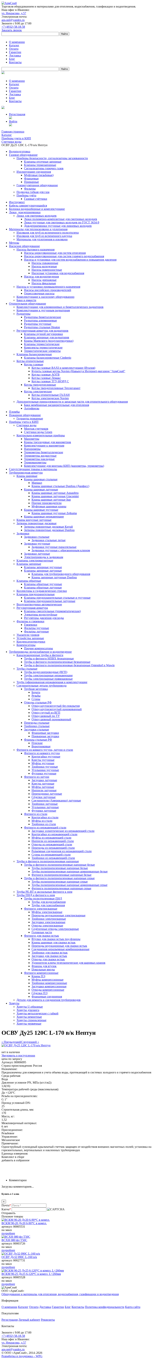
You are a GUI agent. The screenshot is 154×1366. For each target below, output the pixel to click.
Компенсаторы (26, 645)
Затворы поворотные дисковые (37, 523)
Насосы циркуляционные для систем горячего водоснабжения (64, 256)
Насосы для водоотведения (41, 276)
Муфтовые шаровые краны (49, 506)
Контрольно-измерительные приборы (41, 435)
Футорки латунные (44, 810)
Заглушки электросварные (48, 922)
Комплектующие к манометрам (44, 445)
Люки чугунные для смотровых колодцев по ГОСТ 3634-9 (61, 222)
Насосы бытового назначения (35, 249)
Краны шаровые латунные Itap (51, 499)
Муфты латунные (43, 787)
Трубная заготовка (36, 689)
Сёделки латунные (44, 797)
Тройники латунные (45, 803)
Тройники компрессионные (49, 983)
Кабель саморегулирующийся (28, 205)
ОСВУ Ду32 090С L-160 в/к (19, 1257)
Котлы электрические (38, 391)
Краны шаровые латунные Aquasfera (55, 492)
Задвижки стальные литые (49, 540)
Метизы (14, 242)
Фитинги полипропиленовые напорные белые (61, 874)
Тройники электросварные (49, 918)
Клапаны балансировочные (34, 354)
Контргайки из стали (45, 817)
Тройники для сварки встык (50, 952)
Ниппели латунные (44, 790)
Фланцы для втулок (44, 966)
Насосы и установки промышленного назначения (48, 286)
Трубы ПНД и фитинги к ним (36, 895)
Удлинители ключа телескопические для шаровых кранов (68, 962)
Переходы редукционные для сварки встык (59, 945)
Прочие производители (47, 503)
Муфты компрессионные (47, 979)
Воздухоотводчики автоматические (39, 604)
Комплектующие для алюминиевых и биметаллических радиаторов (60, 307)
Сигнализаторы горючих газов (43, 168)
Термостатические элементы (42, 350)
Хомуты (14, 1003)
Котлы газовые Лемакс (46, 378)
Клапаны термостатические (42, 344)
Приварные (31, 181)
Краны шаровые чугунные (41, 509)
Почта (6, 1205)
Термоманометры (35, 462)
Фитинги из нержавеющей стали (45, 827)
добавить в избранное (15, 1160)
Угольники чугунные (45, 770)
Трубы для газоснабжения (48, 905)
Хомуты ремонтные (29, 1016)
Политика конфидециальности (104, 1307)
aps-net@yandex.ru (13, 20)
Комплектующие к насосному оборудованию (45, 296)
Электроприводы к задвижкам (43, 557)
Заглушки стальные (36, 729)
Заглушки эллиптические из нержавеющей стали (63, 830)
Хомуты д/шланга (28, 1010)
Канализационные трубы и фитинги (40, 655)
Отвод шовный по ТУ (46, 716)
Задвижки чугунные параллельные (54, 547)
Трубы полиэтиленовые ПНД (43, 898)
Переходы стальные (36, 722)
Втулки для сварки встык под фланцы (56, 939)
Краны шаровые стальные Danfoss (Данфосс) (60, 486)
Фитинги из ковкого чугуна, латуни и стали (45, 749)
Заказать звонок (12, 30)
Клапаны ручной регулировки (43, 334)
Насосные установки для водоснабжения (58, 273)
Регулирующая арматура (32, 607)
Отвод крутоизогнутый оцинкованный (57, 709)
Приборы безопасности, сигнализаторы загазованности (52, 158)
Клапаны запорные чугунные (43, 567)
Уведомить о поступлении (18, 1055)
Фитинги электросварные (40, 908)
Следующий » (30, 1042)
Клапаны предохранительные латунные (49, 601)
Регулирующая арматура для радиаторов (42, 330)
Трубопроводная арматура (26, 472)
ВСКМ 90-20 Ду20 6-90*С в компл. (24, 1223)
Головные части (42, 932)
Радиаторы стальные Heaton (42, 327)
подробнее (8, 1233)
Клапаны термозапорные (40, 165)
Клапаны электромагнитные (35, 560)
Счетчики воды (26, 425)
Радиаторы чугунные (37, 323)
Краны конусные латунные (34, 519)
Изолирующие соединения (34, 171)
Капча (6, 1209)
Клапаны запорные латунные (43, 570)
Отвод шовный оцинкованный (51, 719)
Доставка (15, 55)
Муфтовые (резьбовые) (39, 175)
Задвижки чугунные (37, 543)
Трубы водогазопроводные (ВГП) (45, 672)
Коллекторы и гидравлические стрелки (42, 590)
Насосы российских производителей (47, 290)
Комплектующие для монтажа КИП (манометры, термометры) (64, 465)
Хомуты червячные (29, 1023)
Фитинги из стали (35, 814)
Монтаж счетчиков (36, 428)
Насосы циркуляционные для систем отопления (55, 252)
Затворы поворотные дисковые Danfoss (49, 530)
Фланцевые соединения (47, 996)
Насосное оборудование (24, 246)
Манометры (31, 438)
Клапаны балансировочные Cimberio (47, 357)
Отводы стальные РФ (38, 702)
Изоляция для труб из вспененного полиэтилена (48, 232)
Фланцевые (31, 178)
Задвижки (23, 533)
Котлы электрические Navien (50, 398)
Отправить (8, 1213)
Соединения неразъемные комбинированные (60, 949)
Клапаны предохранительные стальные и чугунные (57, 597)
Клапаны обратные (29, 580)
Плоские (37, 743)
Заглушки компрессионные (49, 986)
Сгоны (36, 699)
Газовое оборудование (23, 154)
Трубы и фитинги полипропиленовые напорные (48, 861)
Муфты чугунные (43, 763)
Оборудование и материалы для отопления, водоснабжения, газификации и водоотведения (60, 1294)
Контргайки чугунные (46, 756)
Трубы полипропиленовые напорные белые (60, 868)
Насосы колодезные (44, 266)
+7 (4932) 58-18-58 (13, 26)
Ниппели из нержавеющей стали (53, 841)
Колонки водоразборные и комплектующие (37, 209)
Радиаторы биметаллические (42, 317)
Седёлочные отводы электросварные (55, 929)
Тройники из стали (44, 824)
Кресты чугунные (43, 759)
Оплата (13, 48)
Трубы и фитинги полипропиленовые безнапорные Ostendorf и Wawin (69, 665)
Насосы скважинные (45, 263)
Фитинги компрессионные (41, 972)
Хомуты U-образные (30, 1006)
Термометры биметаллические (43, 452)
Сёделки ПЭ (40, 993)
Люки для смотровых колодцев (37, 215)
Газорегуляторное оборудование (37, 185)
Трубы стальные (27, 668)
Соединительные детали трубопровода (41, 685)
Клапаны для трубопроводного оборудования (61, 574)
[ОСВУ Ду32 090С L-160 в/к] (21, 1253)
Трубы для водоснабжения (49, 901)
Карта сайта (132, 1307)
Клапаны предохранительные (36, 594)
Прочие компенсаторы (38, 648)
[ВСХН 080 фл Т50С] (16, 1236)
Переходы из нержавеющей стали (53, 847)
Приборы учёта (26, 195)
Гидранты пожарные (30, 418)
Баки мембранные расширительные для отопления (56, 405)
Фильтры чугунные (36, 628)
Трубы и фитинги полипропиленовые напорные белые (59, 864)
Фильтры (30, 188)
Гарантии (15, 52)
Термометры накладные (39, 459)
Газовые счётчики (35, 198)
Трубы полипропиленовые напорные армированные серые (69, 885)
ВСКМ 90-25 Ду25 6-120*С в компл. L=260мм (31, 1273)
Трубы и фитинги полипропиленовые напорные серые (59, 878)
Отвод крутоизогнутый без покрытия (56, 705)
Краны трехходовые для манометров (47, 442)
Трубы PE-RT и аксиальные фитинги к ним (44, 891)
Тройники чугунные (45, 766)
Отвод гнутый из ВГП (46, 712)
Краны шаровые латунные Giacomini (55, 496)
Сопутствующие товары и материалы (33, 469)
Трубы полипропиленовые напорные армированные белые (70, 871)
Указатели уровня (28, 634)
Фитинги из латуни (36, 776)
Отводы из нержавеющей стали (52, 844)
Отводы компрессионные (48, 989)
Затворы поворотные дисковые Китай (48, 526)
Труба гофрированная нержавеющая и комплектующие (52, 682)
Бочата (36, 692)
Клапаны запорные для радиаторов (46, 337)
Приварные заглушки (45, 736)
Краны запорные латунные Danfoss (54, 577)
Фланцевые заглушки (45, 732)
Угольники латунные (45, 807)
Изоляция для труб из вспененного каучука (44, 236)
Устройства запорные (30, 638)
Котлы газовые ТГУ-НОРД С (50, 381)
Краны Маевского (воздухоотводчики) (48, 340)
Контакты (15, 62)
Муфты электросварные (47, 912)
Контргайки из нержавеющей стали (54, 834)
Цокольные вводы (43, 969)
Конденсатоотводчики (31, 641)
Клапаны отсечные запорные (42, 161)
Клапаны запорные (29, 563)
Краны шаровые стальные (40, 479)
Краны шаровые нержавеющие (44, 516)
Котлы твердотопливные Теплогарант (56, 388)
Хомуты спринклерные (31, 1020)
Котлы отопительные (30, 361)
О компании (17, 42)
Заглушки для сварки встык (49, 956)
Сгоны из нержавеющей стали (51, 854)
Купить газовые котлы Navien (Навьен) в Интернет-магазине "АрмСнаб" (78, 371)
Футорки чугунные (44, 773)
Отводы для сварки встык (48, 959)
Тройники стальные (37, 726)
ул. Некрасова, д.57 (14, 13)
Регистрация (17, 114)
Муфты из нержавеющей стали (51, 837)
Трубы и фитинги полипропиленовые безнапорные (57, 661)
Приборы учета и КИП (23, 421)
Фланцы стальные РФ (38, 739)
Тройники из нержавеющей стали (53, 858)
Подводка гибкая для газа (33, 192)
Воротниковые (41, 746)
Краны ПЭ (38, 976)
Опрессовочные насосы (39, 293)
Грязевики (30, 624)
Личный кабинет (29, 1319)
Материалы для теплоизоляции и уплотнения (38, 229)
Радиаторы (23, 313)
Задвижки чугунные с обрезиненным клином (61, 550)
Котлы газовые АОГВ (46, 374)
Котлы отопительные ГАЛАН (51, 394)
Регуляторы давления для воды (44, 618)
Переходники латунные (47, 793)
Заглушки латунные (44, 780)
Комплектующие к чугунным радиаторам (43, 310)
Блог (12, 58)
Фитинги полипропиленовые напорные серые (61, 888)
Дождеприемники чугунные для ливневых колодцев (58, 225)
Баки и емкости (26, 300)
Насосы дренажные (44, 280)
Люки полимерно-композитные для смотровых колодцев (60, 219)
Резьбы (36, 695)
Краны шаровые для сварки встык (53, 942)
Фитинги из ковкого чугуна (42, 753)
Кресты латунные (43, 783)
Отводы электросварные (47, 925)
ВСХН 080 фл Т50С (14, 1240)
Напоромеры (32, 449)
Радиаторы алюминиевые (40, 320)
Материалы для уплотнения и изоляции (42, 239)
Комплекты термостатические (43, 347)
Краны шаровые (27, 476)
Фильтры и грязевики (30, 621)
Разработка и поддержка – (22, 1356)
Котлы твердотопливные (40, 384)
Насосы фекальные (44, 283)
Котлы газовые (33, 364)
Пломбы (14, 411)
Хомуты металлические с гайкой (37, 1013)
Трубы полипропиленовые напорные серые (60, 881)
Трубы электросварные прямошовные (48, 678)
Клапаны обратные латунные (43, 587)
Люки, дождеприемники (25, 212)
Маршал (37, 482)
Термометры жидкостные (40, 455)
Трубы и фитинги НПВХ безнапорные (49, 658)
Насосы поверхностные (47, 269)
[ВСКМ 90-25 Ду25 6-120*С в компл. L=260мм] (33, 1270)
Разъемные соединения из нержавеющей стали (62, 851)
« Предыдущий (11, 1042)
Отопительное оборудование (27, 303)
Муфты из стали (42, 820)
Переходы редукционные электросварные (58, 915)
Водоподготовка (19, 151)
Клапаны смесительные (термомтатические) (52, 611)
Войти (13, 121)
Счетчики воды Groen (38, 432)
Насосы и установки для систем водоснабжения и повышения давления (70, 259)
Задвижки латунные (37, 553)
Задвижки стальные (36, 536)
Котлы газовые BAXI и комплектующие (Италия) (63, 367)
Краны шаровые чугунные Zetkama (54, 513)
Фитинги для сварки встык (41, 935)
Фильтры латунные (36, 631)
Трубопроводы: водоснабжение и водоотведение (40, 651)
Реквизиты (48, 1319)
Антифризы (31, 408)
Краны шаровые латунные (41, 489)
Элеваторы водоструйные (40, 614)
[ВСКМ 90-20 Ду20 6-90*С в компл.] (26, 1219)
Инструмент (17, 202)
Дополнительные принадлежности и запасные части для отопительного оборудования (72, 401)
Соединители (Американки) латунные (56, 800)
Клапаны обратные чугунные (43, 584)
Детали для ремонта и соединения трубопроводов (49, 999)
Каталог (14, 45)
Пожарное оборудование (25, 415)
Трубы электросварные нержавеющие (48, 675)
